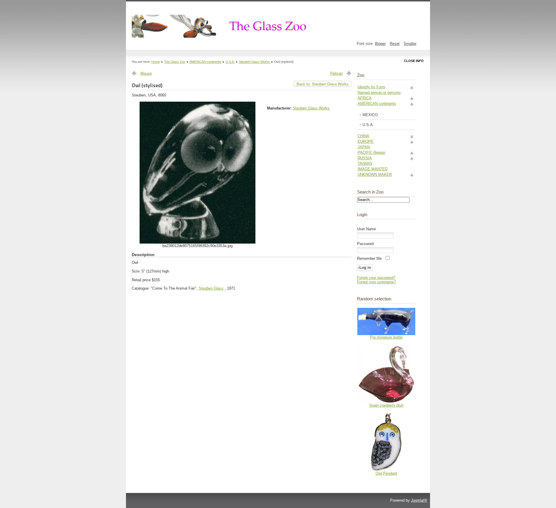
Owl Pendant (386, 473)
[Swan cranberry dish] (386, 402)
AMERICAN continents (205, 61)
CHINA (363, 136)
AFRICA (365, 98)
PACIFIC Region (371, 152)
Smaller (410, 43)
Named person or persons (379, 92)
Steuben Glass (211, 288)
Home (155, 61)
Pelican (336, 73)
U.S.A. (230, 61)
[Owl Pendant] (386, 470)
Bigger (380, 43)
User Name (366, 229)
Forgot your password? (376, 277)
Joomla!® (419, 500)
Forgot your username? (376, 282)
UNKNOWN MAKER (375, 174)
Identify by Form (371, 87)
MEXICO (370, 115)
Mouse (146, 73)
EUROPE (366, 141)
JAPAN (364, 147)
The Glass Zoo (174, 61)
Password (365, 244)
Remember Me (369, 258)
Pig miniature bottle (386, 337)
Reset (395, 43)
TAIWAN (365, 163)
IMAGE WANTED (372, 169)
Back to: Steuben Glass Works (323, 84)
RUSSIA (365, 158)
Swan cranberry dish (386, 405)
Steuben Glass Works (254, 61)
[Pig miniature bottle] (386, 334)
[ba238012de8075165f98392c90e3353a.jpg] (197, 242)
